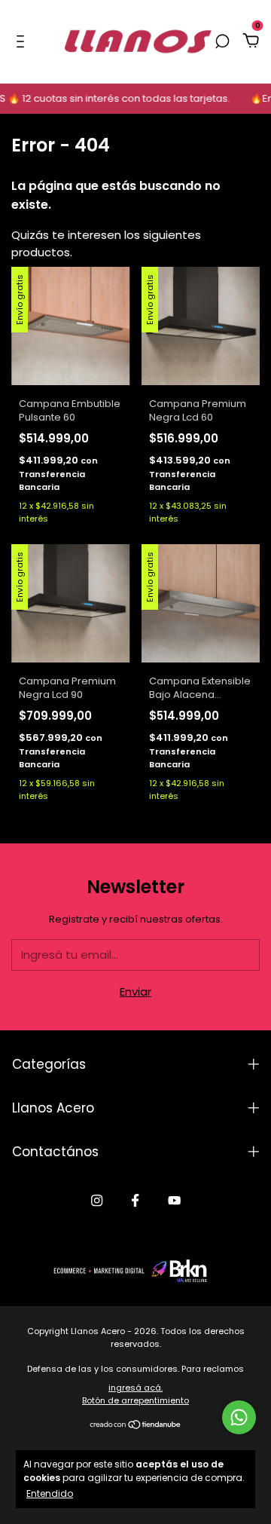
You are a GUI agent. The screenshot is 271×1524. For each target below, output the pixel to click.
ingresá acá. (135, 1388)
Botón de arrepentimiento (135, 1400)
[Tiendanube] (136, 1426)
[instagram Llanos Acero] (96, 1200)
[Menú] (23, 41)
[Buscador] (222, 41)
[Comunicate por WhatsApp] (239, 1417)
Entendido (49, 1493)
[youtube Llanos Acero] (174, 1200)
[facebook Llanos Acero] (135, 1200)
